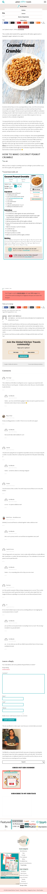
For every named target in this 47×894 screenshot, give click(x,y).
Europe (23, 855)
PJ (6, 605)
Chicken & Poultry (23, 875)
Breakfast (23, 871)
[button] (34, 194)
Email (4, 702)
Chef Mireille (21, 29)
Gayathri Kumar (10, 549)
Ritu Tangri (8, 378)
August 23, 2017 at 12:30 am (10, 519)
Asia (23, 853)
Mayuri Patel (9, 415)
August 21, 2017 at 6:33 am (10, 449)
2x (18, 186)
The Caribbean (23, 857)
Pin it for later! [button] (36, 192)
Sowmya (8, 585)
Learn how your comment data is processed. (31, 726)
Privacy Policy (23, 890)
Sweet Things (9, 310)
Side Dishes (23, 873)
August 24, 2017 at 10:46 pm (13, 467)
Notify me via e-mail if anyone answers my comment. (14, 715)
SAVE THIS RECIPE (36, 199)
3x (20, 186)
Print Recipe (37, 189)
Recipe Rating (5, 667)
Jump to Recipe (24, 27)
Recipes (13, 310)
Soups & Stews (24, 877)
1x (15, 186)
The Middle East (23, 861)
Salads (23, 879)
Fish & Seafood (23, 883)
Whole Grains (18, 310)
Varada (8, 483)
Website (4, 708)
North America (23, 851)
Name (4, 696)
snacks (15, 312)
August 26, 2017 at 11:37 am (13, 569)
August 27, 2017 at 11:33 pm (10, 587)
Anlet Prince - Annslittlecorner (13, 517)
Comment (5, 673)
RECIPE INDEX (21, 293)
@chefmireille (26, 250)
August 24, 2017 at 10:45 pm (13, 501)
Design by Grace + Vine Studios (35, 890)
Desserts (23, 881)
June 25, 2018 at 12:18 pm (12, 641)
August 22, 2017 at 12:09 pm (10, 485)
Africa (23, 859)
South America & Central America (23, 863)
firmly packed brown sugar (16, 198)
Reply (6, 437)
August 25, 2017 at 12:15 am (10, 551)
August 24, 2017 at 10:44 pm (13, 533)
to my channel (28, 256)
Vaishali (8, 447)
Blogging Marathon (10, 312)
